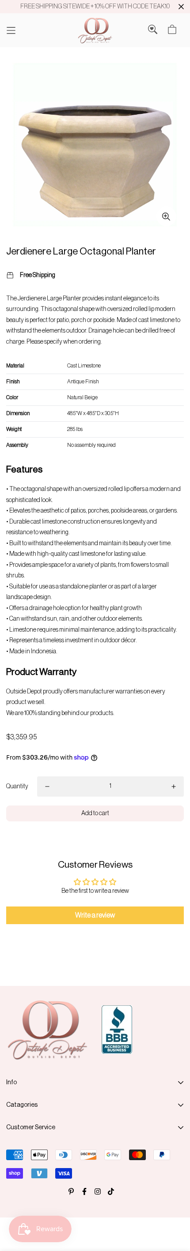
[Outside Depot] (95, 30)
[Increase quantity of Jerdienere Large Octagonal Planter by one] (173, 786)
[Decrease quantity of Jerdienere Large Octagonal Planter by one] (47, 786)
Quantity (17, 786)
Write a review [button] (95, 915)
